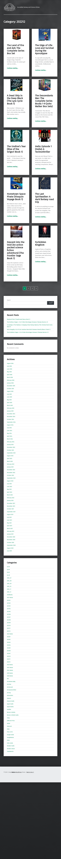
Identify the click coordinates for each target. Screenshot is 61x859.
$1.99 (8, 566)
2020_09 (9, 583)
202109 (9, 622)
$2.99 (8, 569)
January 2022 (10, 500)
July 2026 (9, 366)
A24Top (9, 692)
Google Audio (10, 734)
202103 (8, 606)
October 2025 (10, 388)
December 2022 (11, 469)
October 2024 (10, 419)
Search (8, 300)
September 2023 (11, 453)
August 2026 (10, 363)
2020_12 (9, 592)
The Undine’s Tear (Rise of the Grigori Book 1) (16, 149)
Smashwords (10, 751)
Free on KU (10, 732)
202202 (8, 639)
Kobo (8, 740)
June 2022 (9, 486)
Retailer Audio (10, 746)
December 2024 (11, 413)
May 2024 (9, 433)
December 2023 (11, 447)
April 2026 (9, 374)
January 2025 (10, 411)
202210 (8, 656)
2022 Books (10, 634)
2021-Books (10, 597)
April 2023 (9, 458)
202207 (9, 653)
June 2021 (9, 520)
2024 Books (10, 667)
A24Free (9, 684)
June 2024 (9, 430)
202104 (9, 608)
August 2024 (10, 425)
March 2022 (10, 495)
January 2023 (10, 467)
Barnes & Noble (11, 712)
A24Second (10, 687)
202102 (8, 603)
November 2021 (11, 506)
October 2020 (10, 542)
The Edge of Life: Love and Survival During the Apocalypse (44, 49)
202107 (9, 617)
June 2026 (9, 369)
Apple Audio (10, 704)
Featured (9, 726)
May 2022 (9, 489)
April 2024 (9, 436)
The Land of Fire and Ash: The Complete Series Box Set (15, 49)
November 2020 (11, 539)
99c (8, 678)
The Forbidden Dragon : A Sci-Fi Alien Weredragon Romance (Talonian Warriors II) (27, 332)
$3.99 (8, 572)
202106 (9, 614)
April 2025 (9, 402)
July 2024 (9, 427)
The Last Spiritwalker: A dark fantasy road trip (44, 198)
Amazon (9, 698)
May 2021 (9, 523)
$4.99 (8, 575)
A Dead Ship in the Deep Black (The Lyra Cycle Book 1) (15, 99)
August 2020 (10, 548)
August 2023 (10, 455)
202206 (9, 650)
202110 (8, 625)
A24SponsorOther (11, 690)
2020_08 (9, 580)
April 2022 (9, 492)
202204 (9, 645)
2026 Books (10, 676)
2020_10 (9, 586)
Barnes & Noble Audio (13, 715)
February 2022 (10, 497)
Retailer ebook (11, 748)
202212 (8, 662)
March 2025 (10, 405)
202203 (8, 642)
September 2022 (11, 478)
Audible (9, 709)
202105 (8, 611)
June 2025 (9, 397)
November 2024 (11, 416)
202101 (8, 600)
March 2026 (10, 377)
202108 (9, 620)
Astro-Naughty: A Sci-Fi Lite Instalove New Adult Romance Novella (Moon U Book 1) (28, 329)
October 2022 (10, 475)
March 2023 (10, 461)
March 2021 (10, 528)
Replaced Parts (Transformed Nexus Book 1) (18, 319)
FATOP (8, 723)
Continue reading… (12, 68)
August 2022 (10, 481)
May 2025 (9, 399)
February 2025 (10, 408)
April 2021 (9, 525)
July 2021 (9, 517)
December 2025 (11, 385)
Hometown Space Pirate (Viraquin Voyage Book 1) (16, 197)
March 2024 (10, 439)
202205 (8, 648)
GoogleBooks (10, 737)
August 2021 (10, 514)
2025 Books (10, 673)
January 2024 (10, 444)
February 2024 (10, 441)
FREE (8, 729)
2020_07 (9, 578)
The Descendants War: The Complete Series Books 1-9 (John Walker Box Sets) (44, 101)
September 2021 (11, 511)
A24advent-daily (11, 681)
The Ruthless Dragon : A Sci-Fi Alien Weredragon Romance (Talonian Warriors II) (27, 322)
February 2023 (10, 464)
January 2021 (10, 534)
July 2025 (9, 394)
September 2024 (11, 422)
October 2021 (10, 509)
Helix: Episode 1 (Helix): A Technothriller (43, 149)
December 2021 (11, 503)
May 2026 (9, 371)
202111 (8, 628)
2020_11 (9, 589)
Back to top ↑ (30, 772)
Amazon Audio (10, 701)
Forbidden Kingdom (40, 243)
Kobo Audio (10, 743)
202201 (8, 636)
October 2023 (10, 450)
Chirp (8, 718)
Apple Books (10, 706)
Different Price (11, 720)
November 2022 (11, 472)
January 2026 (10, 383)
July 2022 (9, 483)
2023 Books (10, 664)
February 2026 (10, 380)
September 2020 (11, 545)
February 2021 (10, 531)
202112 (8, 631)
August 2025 (10, 391)
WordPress (19, 772)
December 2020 (11, 537)
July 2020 (9, 551)
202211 (8, 659)
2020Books (10, 594)
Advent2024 (10, 695)
